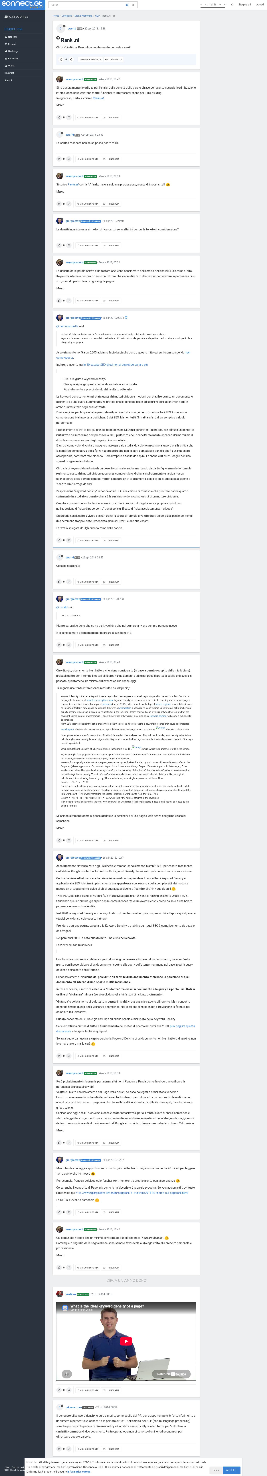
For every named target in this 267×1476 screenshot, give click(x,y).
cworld (72, 28)
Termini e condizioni (20, 1467)
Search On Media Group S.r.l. (22, 1470)
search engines (163, 704)
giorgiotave (73, 221)
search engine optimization (100, 700)
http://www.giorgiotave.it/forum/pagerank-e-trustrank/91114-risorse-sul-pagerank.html (132, 1193)
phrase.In (107, 704)
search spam (67, 729)
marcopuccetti (75, 79)
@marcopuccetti (67, 326)
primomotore (74, 1407)
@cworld (62, 607)
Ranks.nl (98, 98)
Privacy (8, 1467)
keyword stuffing (158, 716)
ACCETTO (231, 1470)
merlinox (71, 1294)
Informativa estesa (78, 1471)
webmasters (125, 708)
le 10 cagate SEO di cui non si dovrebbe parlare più (115, 364)
